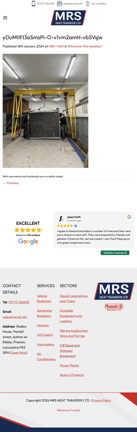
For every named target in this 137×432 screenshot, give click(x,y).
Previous (11, 183)
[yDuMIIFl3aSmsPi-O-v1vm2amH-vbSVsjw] (45, 110)
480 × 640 (56, 46)
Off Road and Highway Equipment (70, 350)
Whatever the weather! (85, 46)
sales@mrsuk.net (72, 3)
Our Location (98, 3)
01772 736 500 (45, 3)
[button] (5, 18)
